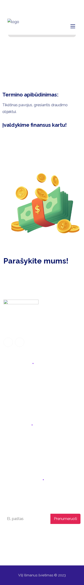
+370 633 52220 (21, 438)
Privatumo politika (16, 534)
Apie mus (12, 395)
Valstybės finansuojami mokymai (32, 385)
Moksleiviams (15, 375)
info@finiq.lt (26, 6)
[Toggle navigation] (72, 26)
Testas (9, 405)
